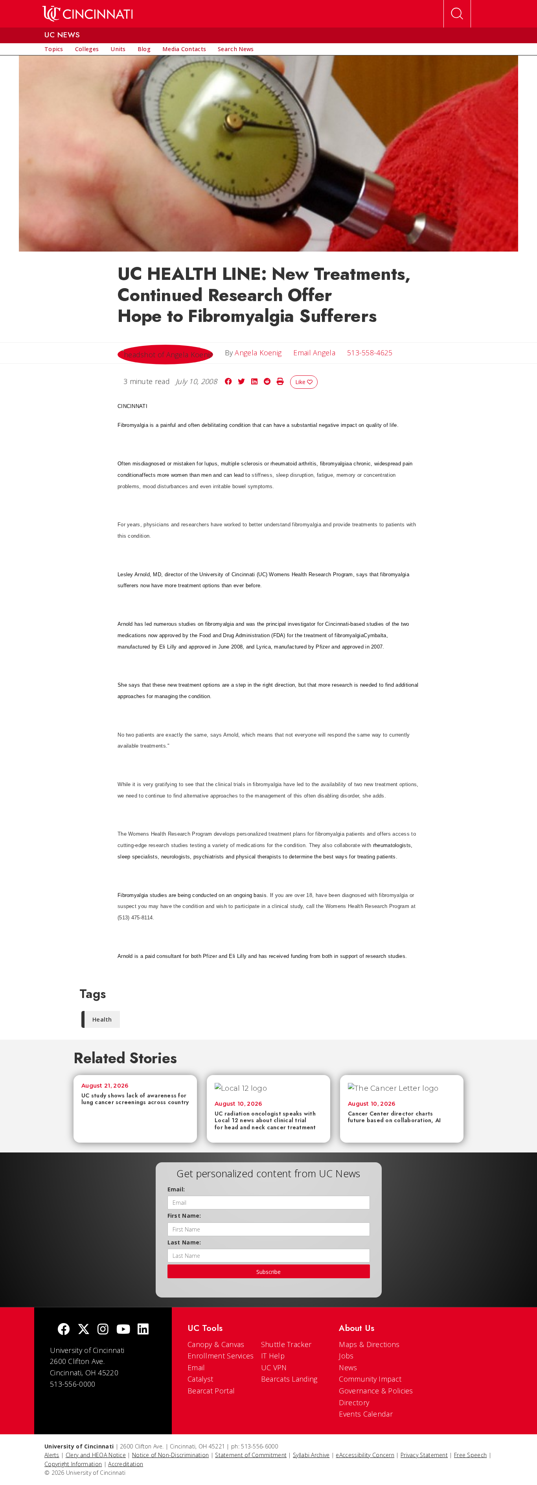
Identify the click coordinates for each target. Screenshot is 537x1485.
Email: (176, 1189)
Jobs (346, 1355)
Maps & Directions (369, 1344)
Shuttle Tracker (286, 1344)
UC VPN (274, 1367)
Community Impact (370, 1379)
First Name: (184, 1215)
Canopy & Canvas (216, 1344)
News (348, 1367)
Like (301, 382)
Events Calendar (366, 1414)
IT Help (273, 1355)
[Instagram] (103, 1330)
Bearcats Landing (289, 1379)
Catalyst (200, 1379)
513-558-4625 (370, 352)
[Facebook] (63, 1330)
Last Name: (184, 1242)
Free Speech (470, 1455)
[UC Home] (87, 14)
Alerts (51, 1455)
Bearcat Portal (211, 1390)
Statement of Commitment (251, 1455)
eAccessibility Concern (365, 1455)
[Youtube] (123, 1330)
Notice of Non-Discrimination (170, 1455)
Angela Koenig (258, 352)
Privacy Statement (424, 1455)
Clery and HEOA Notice (96, 1455)
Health (102, 1019)
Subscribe (268, 1271)
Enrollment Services (221, 1355)
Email (196, 1367)
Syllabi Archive (311, 1455)
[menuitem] (54, 49)
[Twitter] (83, 1330)
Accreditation (125, 1464)
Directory (354, 1402)
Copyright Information (73, 1464)
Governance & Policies (376, 1390)
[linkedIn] (143, 1330)
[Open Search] (457, 14)
